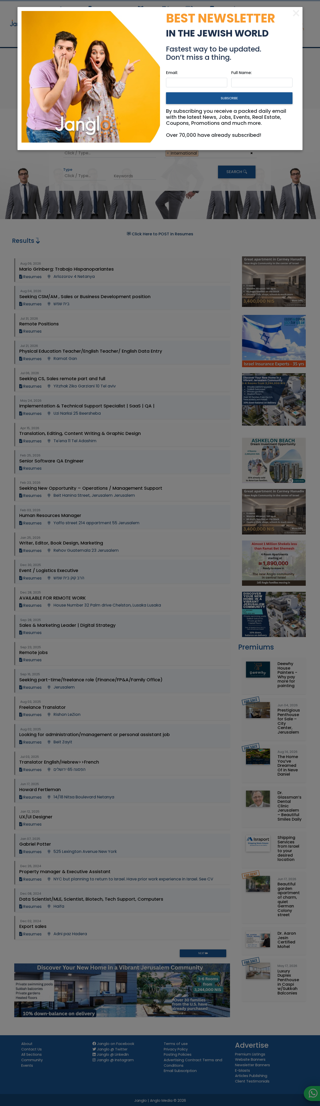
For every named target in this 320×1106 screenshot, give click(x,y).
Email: (172, 73)
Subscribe (229, 98)
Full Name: (241, 73)
